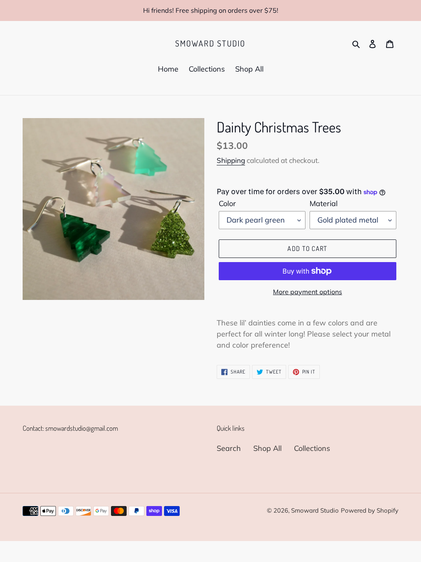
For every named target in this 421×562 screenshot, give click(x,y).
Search (229, 448)
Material (324, 203)
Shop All (267, 448)
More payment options (307, 292)
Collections (312, 448)
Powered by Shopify (369, 510)
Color (227, 203)
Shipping (231, 160)
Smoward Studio (210, 43)
